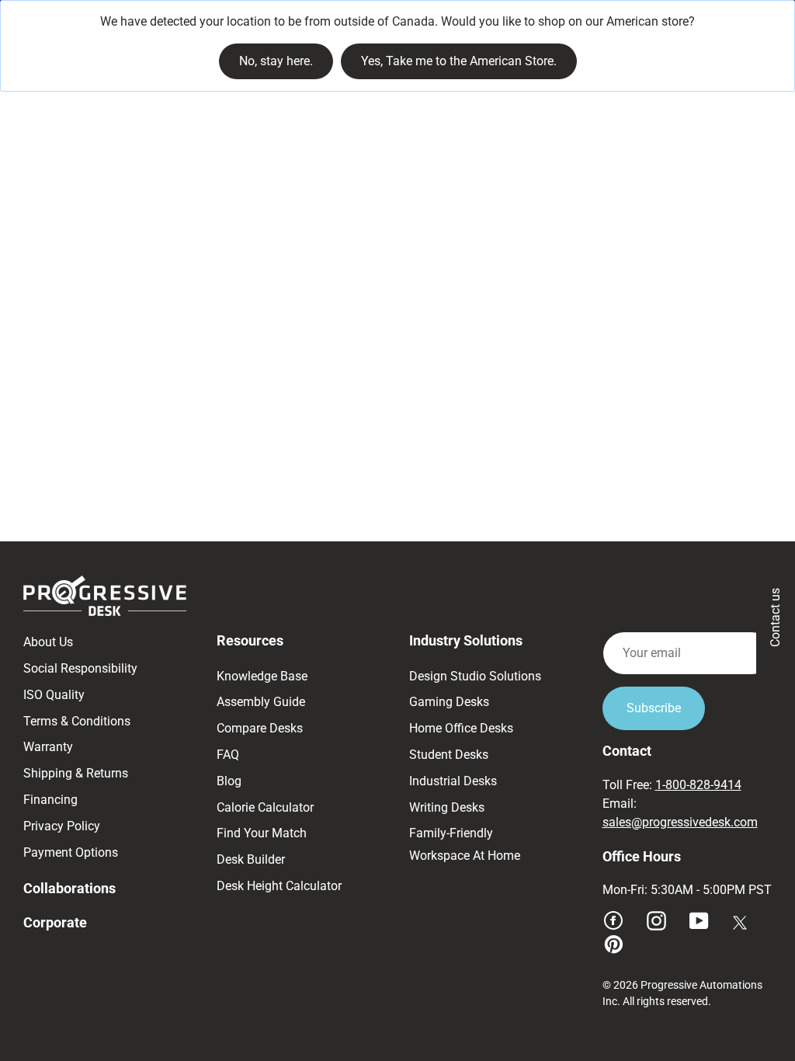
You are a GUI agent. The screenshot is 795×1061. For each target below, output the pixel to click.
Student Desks (448, 754)
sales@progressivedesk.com (680, 822)
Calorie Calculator (265, 807)
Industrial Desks (453, 781)
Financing (50, 799)
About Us (48, 642)
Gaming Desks (449, 701)
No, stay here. (276, 61)
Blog (229, 781)
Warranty (48, 746)
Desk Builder (251, 859)
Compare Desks (260, 728)
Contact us (775, 617)
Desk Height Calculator (279, 885)
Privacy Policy (61, 826)
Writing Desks (446, 807)
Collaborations (69, 888)
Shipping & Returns (75, 773)
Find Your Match (262, 833)
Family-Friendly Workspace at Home (464, 844)
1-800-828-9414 (698, 784)
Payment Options (70, 852)
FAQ (228, 754)
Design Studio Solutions (475, 676)
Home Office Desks (461, 728)
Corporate (55, 922)
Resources (250, 640)
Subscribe (654, 708)
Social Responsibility (80, 668)
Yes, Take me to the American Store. (459, 61)
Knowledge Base (262, 676)
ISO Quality (54, 694)
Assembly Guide (261, 701)
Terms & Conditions (76, 721)
